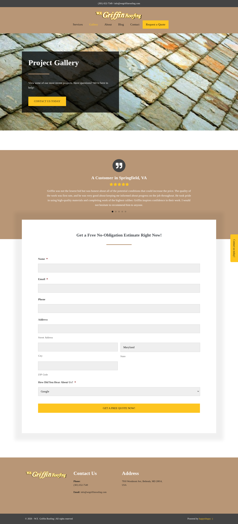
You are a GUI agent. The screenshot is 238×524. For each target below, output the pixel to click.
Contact (134, 24)
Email (43, 279)
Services (78, 24)
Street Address (45, 337)
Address (43, 319)
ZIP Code (43, 374)
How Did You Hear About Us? (57, 382)
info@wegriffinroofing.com (94, 492)
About (108, 24)
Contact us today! (234, 248)
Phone (41, 299)
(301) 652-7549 (81, 485)
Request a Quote (155, 24)
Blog (121, 24)
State (122, 356)
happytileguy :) (206, 519)
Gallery (93, 24)
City (40, 356)
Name (43, 258)
